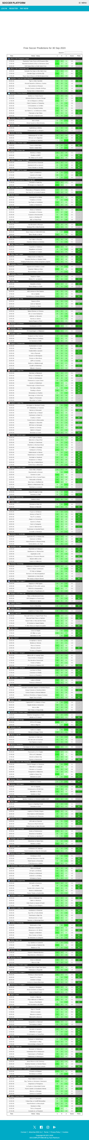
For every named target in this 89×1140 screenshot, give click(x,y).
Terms (46, 1132)
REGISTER (13, 8)
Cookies (65, 1132)
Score (72, 56)
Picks (79, 56)
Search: (61, 53)
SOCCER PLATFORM (13, 2)
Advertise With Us (35, 1132)
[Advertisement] (44, 29)
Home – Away (35, 56)
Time (11, 56)
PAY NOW (24, 8)
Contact (24, 1132)
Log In (4, 8)
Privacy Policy (55, 1132)
